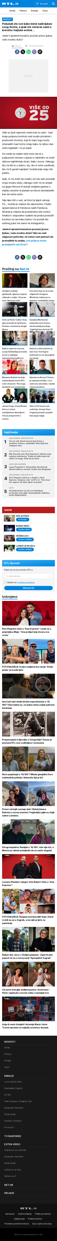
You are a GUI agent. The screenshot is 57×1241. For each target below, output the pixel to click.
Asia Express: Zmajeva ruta (18, 1101)
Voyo (45, 10)
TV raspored (12, 1136)
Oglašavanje (19, 1219)
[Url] (40, 51)
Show (8, 510)
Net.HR (8, 1185)
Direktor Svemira (12, 1120)
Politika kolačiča (35, 1219)
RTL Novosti (12, 563)
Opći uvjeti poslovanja (42, 1224)
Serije (12, 10)
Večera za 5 (10, 1176)
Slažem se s (21, 582)
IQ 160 (7, 1094)
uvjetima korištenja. (26, 582)
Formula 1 (9, 1127)
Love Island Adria (13, 1081)
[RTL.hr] (10, 3)
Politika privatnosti (43, 1214)
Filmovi (23, 10)
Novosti (9, 1041)
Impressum (10, 1214)
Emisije (34, 10)
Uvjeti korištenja (25, 1214)
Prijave (9, 1193)
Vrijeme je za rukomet (15, 1150)
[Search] (53, 3)
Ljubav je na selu (12, 1169)
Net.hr (25, 269)
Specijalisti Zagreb (13, 1088)
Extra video (12, 1144)
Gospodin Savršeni (13, 1107)
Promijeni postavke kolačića (17, 1224)
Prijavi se (28, 588)
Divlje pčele (10, 1114)
